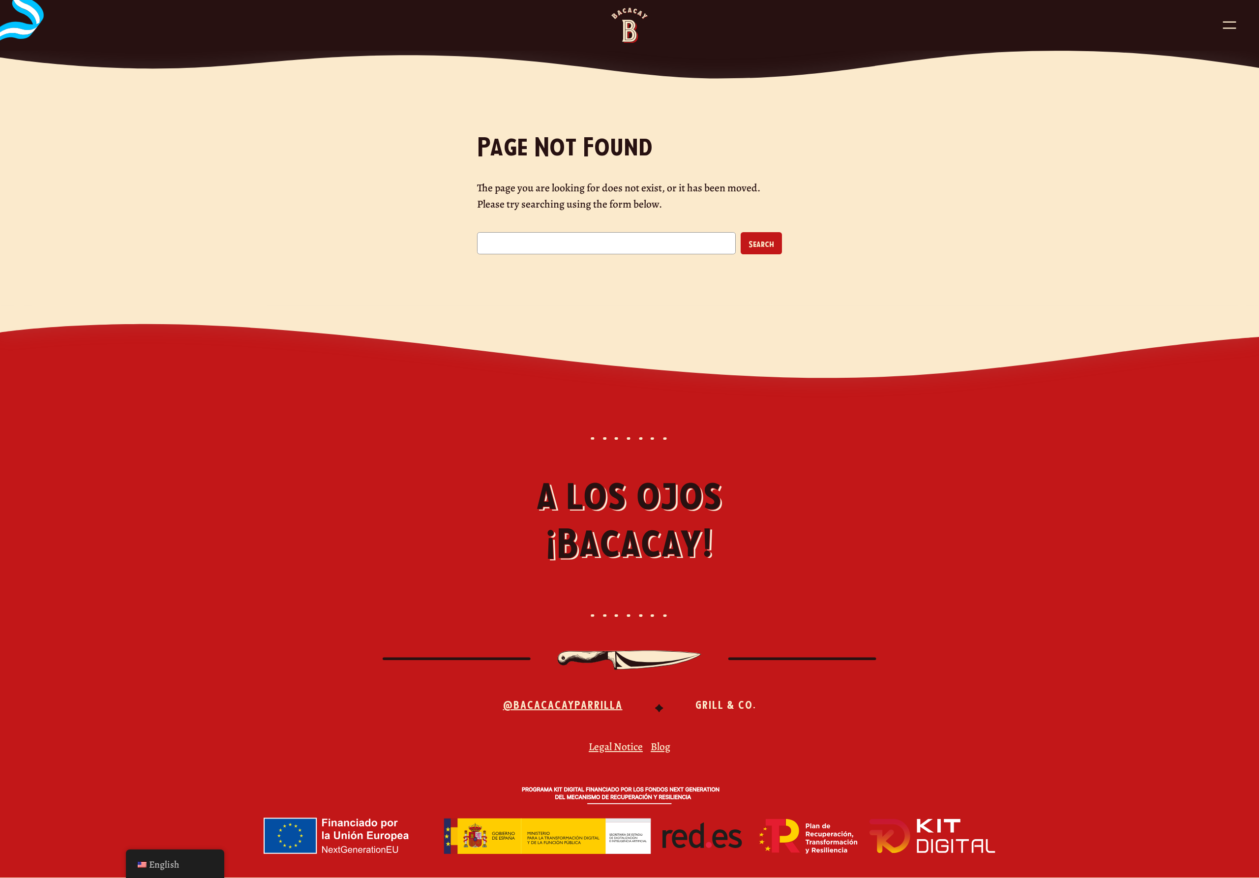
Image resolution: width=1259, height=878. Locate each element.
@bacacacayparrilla (563, 703)
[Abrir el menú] (1229, 25)
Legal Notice (616, 746)
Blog (660, 746)
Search (761, 243)
